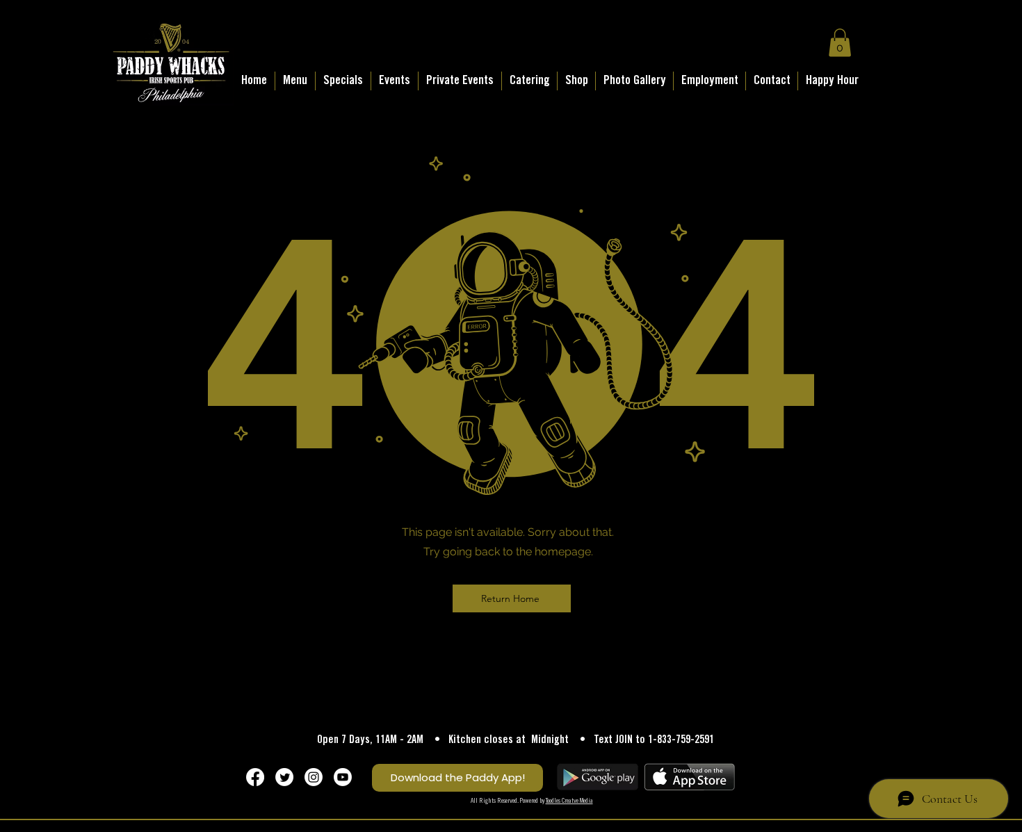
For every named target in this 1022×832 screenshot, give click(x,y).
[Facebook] (255, 777)
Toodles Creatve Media (569, 801)
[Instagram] (314, 777)
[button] (840, 42)
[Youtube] (343, 777)
